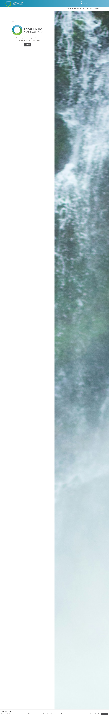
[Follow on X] (59, 4)
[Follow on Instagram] (64, 4)
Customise (89, 713)
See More (27, 44)
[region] (54, 712)
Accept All (104, 713)
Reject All (97, 713)
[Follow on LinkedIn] (61, 4)
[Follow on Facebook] (57, 4)
